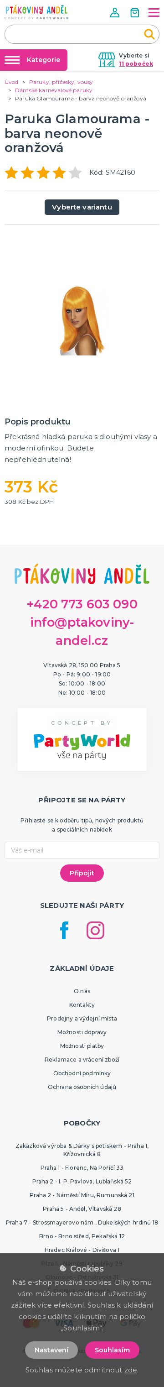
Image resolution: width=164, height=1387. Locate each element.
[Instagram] (95, 930)
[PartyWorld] (36, 12)
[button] (115, 12)
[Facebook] (64, 930)
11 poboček (136, 63)
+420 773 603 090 (82, 604)
